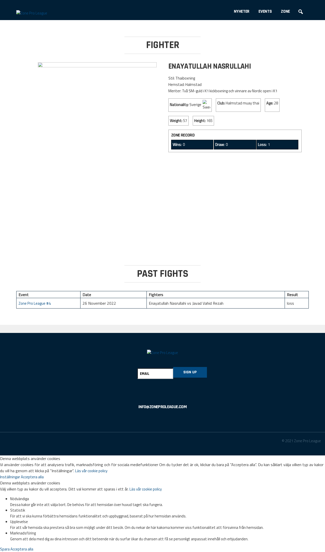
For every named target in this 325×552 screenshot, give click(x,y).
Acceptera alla (32, 477)
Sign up (190, 372)
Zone (285, 11)
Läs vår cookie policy (91, 471)
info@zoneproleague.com (162, 407)
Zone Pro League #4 (35, 303)
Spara (5, 549)
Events (265, 11)
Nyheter (241, 11)
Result (292, 295)
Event (24, 295)
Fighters (156, 295)
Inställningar (10, 477)
